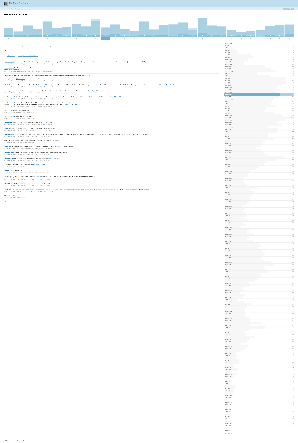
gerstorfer (20, 56)
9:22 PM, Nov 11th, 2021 (9, 64)
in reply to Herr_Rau (30, 112)
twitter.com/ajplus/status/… (93, 91)
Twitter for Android (46, 46)
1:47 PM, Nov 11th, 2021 (9, 185)
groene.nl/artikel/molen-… (112, 189)
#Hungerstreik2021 (43, 85)
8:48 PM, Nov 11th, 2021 (9, 58)
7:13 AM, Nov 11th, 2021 (9, 197)
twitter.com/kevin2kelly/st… (54, 158)
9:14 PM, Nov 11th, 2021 (9, 81)
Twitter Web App (20, 64)
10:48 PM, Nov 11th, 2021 (9, 52)
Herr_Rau (7, 110)
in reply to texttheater (29, 142)
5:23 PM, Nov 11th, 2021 (9, 130)
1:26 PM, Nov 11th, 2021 (9, 160)
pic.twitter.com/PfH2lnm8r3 (114, 97)
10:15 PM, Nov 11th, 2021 (9, 112)
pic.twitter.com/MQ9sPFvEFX (30, 56)
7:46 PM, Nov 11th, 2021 (9, 98)
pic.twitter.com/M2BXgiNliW (70, 104)
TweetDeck (19, 46)
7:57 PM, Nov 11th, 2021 (9, 93)
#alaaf (54, 128)
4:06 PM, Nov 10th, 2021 (9, 124)
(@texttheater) (18, 3)
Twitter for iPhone (20, 58)
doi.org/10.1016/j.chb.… (10, 178)
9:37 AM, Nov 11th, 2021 (9, 179)
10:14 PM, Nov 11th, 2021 (9, 118)
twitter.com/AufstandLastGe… (168, 85)
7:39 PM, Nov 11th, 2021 (9, 106)
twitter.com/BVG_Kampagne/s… (39, 164)
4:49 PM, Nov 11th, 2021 (9, 136)
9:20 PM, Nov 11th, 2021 (9, 71)
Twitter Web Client (21, 148)
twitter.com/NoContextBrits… (46, 122)
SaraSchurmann (21, 79)
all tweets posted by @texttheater (27, 9)
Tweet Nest (21, 440)
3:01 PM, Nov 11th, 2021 (9, 166)
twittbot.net (19, 172)
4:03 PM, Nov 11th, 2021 (9, 154)
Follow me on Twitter (288, 9)
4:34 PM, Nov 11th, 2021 (9, 142)
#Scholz (70, 85)
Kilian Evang (10, 440)
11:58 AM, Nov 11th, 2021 (9, 172)
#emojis (39, 176)
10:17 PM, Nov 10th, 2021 (9, 191)
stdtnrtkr (13, 116)
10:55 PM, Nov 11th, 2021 (9, 46)
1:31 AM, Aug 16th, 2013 (9, 148)
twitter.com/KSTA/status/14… (43, 183)
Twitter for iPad (20, 130)
